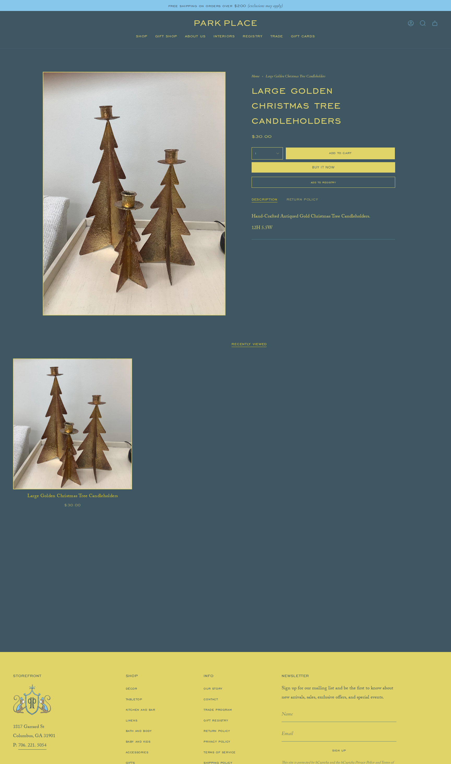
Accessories (137, 752)
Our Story (213, 688)
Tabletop (134, 699)
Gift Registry (216, 720)
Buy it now (323, 167)
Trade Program (218, 710)
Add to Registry (323, 182)
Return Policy (217, 731)
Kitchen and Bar (140, 710)
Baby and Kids (138, 741)
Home (255, 76)
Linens (132, 720)
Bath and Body (139, 731)
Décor (131, 688)
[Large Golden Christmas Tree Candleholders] (72, 424)
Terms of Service (220, 752)
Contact (211, 699)
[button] (141, 36)
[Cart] (435, 23)
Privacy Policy (217, 741)
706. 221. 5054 (32, 746)
